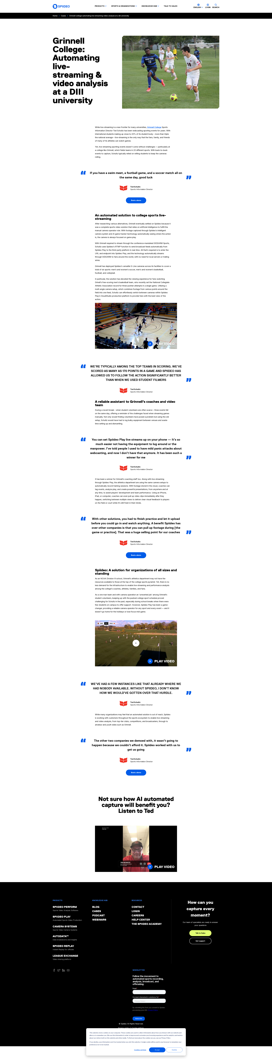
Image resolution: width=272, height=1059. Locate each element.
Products (99, 6)
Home (55, 16)
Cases (63, 16)
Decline (174, 1050)
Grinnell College (154, 127)
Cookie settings (138, 1028)
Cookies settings (140, 1050)
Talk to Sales (200, 933)
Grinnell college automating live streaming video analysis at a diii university (99, 16)
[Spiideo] (61, 6)
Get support (200, 941)
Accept (157, 1050)
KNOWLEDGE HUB (149, 6)
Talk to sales (170, 6)
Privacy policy (123, 1028)
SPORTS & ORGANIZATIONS (123, 6)
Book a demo (136, 200)
